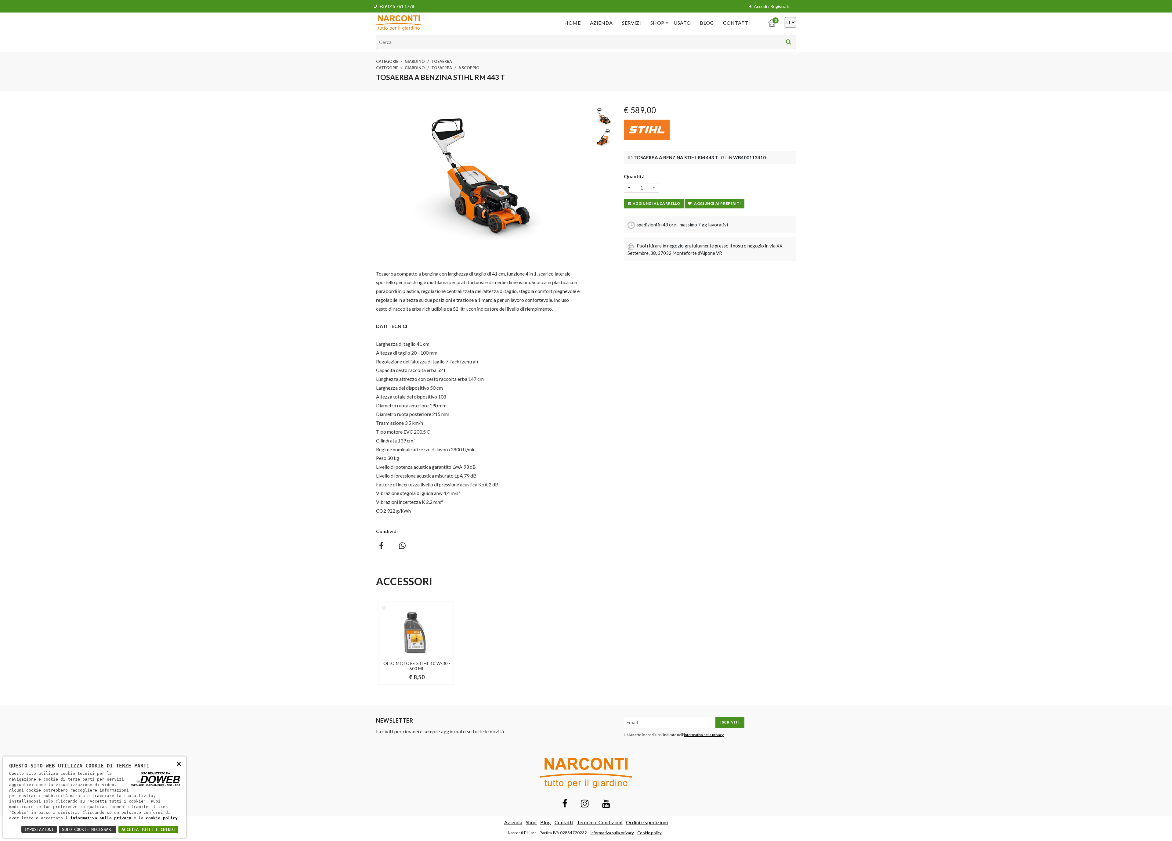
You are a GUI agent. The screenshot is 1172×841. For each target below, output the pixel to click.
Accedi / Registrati (771, 6)
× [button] (179, 763)
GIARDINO (415, 61)
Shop (657, 23)
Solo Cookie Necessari (87, 829)
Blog (707, 23)
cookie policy (162, 818)
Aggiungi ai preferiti (717, 203)
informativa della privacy (704, 734)
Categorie (387, 61)
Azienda (601, 23)
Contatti (736, 23)
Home (572, 23)
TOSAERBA (441, 61)
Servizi (631, 23)
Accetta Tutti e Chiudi (148, 829)
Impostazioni (39, 829)
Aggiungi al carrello (656, 203)
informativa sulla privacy (100, 818)
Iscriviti (730, 722)
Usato (682, 23)
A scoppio (468, 68)
